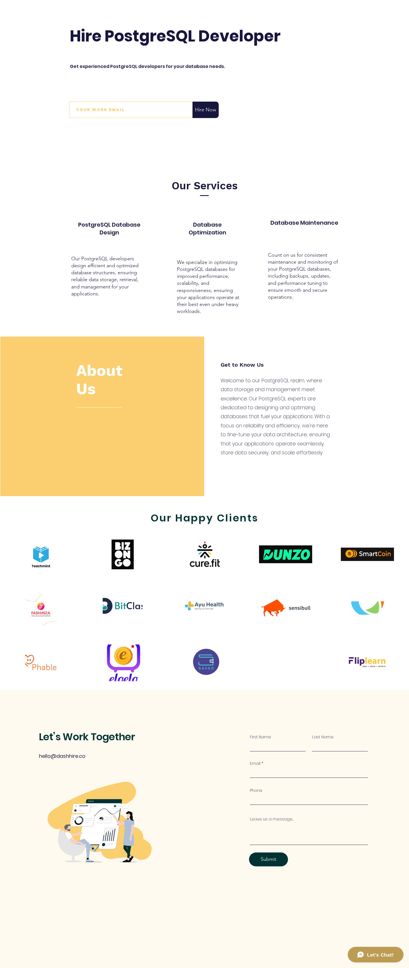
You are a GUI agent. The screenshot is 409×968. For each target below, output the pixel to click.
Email (255, 763)
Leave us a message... (271, 819)
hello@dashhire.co (62, 756)
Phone (256, 790)
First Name (260, 737)
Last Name (323, 737)
